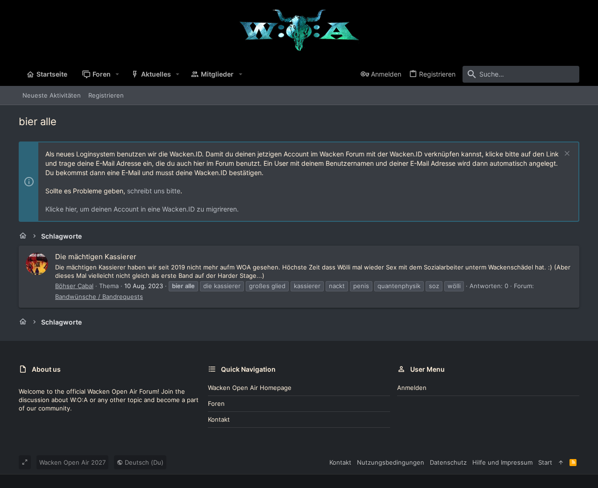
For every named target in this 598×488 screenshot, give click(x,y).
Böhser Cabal (74, 286)
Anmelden (412, 387)
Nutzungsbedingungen (390, 462)
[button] (117, 74)
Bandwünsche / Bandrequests (99, 296)
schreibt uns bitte (153, 191)
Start (545, 462)
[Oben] (561, 462)
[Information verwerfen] (566, 154)
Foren (216, 403)
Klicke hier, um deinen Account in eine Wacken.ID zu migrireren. (142, 209)
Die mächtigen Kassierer (95, 256)
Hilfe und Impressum (502, 462)
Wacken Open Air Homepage (250, 387)
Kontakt (219, 419)
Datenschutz (448, 462)
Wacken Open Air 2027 (72, 462)
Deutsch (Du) (143, 462)
